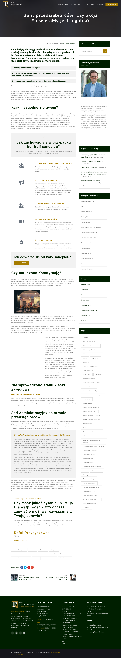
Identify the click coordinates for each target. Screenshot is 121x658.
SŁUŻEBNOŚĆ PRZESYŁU (70, 632)
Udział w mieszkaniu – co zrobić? (91, 161)
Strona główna (85, 284)
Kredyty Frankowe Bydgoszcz (91, 415)
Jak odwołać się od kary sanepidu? (42, 257)
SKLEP (65, 639)
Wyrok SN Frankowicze (89, 503)
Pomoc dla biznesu (59, 554)
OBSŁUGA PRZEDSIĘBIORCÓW (72, 636)
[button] (21, 263)
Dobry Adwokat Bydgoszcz (90, 366)
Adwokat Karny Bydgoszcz (90, 346)
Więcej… (104, 128)
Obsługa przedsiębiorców (69, 43)
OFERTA (85, 4)
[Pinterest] (28, 567)
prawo (36, 558)
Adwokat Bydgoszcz (19, 550)
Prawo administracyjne (88, 243)
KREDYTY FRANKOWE (70, 618)
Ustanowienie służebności (90, 495)
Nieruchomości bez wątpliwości (91, 227)
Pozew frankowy (88, 458)
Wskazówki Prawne (95, 625)
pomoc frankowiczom (89, 454)
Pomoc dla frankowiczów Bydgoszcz (93, 446)
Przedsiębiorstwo (65, 558)
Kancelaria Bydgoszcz (89, 378)
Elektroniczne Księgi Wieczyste (98, 627)
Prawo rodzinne (86, 253)
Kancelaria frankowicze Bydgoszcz (93, 395)
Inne (82, 207)
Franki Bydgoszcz (88, 370)
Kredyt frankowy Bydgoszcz (91, 407)
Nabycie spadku (87, 424)
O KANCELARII (75, 4)
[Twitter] (25, 567)
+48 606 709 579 (47, 619)
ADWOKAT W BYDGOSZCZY (72, 614)
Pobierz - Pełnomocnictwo (97, 607)
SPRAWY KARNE (68, 634)
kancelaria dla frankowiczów (91, 383)
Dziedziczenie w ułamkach (89, 168)
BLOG (92, 4)
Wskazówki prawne (87, 269)
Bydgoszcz (54, 550)
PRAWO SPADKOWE (69, 630)
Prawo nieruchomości (89, 483)
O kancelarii (84, 290)
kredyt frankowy (87, 403)
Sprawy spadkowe (87, 264)
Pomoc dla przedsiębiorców (21, 558)
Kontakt (83, 321)
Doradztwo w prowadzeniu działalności (25, 554)
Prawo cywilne (85, 248)
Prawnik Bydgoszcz (88, 462)
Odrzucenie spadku (88, 432)
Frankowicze (99, 374)
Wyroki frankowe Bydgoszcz (91, 499)
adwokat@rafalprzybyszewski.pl (46, 625)
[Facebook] (21, 567)
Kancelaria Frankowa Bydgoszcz (92, 391)
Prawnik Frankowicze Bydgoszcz (92, 467)
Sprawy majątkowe (87, 259)
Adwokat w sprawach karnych (91, 354)
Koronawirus (45, 554)
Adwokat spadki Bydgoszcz (91, 350)
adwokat (85, 337)
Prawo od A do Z (86, 316)
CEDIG (91, 630)
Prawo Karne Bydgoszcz (90, 479)
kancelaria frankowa (89, 387)
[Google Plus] (32, 567)
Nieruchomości (85, 222)
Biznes (32, 550)
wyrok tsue (86, 507)
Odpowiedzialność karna (88, 238)
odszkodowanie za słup (89, 436)
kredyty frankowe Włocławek (91, 419)
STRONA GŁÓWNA (63, 4)
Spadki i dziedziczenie (89, 491)
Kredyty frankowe (86, 212)
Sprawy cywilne (86, 295)
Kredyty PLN (85, 217)
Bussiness (43, 550)
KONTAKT (100, 4)
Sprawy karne (85, 300)
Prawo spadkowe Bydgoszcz (91, 487)
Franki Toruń (86, 374)
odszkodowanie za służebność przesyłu (91, 441)
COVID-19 (86, 362)
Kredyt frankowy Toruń (89, 411)
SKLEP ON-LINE (111, 4)
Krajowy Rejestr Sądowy (96, 632)
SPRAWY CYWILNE (69, 616)
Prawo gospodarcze (49, 558)
